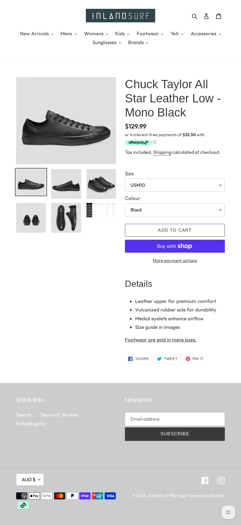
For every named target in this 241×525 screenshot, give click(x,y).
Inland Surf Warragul (167, 495)
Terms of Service (58, 414)
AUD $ (28, 479)
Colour (132, 198)
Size (129, 173)
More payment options (175, 260)
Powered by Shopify (206, 495)
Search (23, 414)
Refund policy (31, 423)
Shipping (162, 152)
